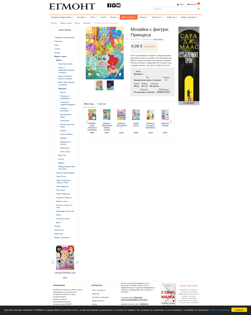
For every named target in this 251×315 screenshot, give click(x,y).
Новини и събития (60, 299)
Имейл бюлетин (98, 301)
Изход (94, 304)
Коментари (102, 104)
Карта (145, 300)
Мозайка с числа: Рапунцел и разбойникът (92, 126)
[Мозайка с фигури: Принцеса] (105, 53)
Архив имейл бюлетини (61, 302)
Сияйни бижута (136, 124)
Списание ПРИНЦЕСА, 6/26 (65, 272)
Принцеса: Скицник (165, 124)
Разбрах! (239, 309)
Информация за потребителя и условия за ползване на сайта (65, 293)
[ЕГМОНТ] (72, 6)
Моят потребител (98, 290)
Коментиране (158, 39)
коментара (145, 39)
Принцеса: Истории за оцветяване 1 (151, 125)
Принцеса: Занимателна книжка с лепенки (107, 126)
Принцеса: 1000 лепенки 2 (121, 125)
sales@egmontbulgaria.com (131, 300)
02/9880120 (144, 304)
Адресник (95, 294)
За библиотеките (59, 297)
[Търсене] (198, 9)
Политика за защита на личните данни (67, 290)
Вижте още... (89, 104)
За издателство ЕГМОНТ (62, 304)
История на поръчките (100, 297)
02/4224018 (138, 297)
